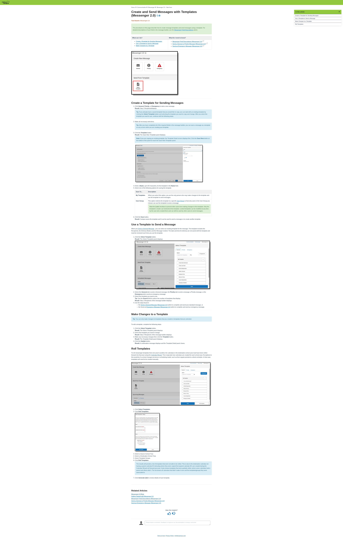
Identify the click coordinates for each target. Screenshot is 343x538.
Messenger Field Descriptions (183, 30)
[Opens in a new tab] (203, 41)
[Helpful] (169, 514)
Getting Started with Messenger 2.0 (142, 496)
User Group (180, 201)
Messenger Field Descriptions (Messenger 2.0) (187, 41)
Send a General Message (146, 228)
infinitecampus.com (180, 535)
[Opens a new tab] (207, 44)
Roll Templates (299, 24)
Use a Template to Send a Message (305, 18)
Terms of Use (161, 535)
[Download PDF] (157, 16)
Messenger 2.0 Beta (137, 494)
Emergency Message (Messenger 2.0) (158, 307)
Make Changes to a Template (303, 21)
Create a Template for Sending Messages (307, 15)
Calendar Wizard (156, 355)
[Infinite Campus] (6, 1)
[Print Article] (160, 16)
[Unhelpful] (174, 514)
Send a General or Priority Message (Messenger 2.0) (189, 44)
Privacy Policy (170, 535)
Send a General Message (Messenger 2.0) (154, 305)
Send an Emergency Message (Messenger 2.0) (187, 46)
